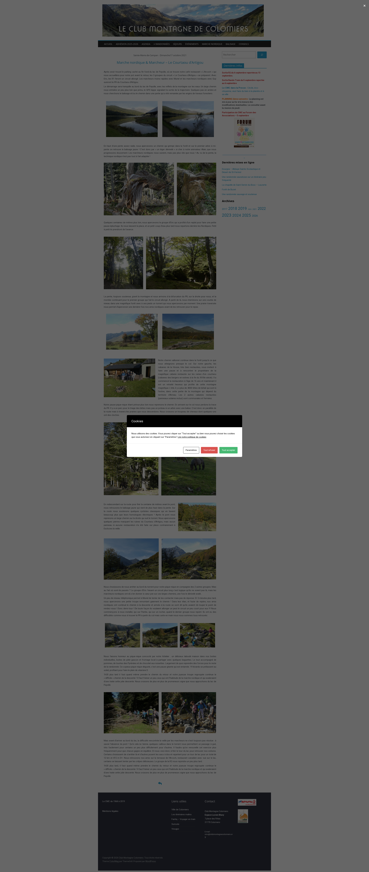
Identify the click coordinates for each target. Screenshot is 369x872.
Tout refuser (209, 450)
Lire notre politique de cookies (192, 437)
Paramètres (191, 450)
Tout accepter (228, 450)
